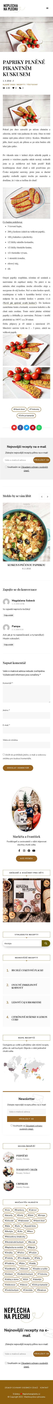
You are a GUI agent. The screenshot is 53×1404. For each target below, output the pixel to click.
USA (26, 1279)
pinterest (29, 850)
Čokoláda (28, 1290)
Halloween (24, 1220)
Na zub (32, 1242)
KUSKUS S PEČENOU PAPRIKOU (26, 565)
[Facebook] (20, 427)
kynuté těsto (31, 1226)
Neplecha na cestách (14, 1247)
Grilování (10, 1220)
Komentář (8, 683)
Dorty (20, 1215)
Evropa (42, 1215)
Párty (38, 1258)
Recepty (21, 85)
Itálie (8, 1226)
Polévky (9, 1258)
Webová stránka (10, 740)
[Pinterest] (33, 427)
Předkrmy (10, 1263)
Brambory (20, 1210)
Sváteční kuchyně (26, 1274)
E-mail (6, 725)
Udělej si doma (12, 1279)
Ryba (22, 1263)
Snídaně (9, 1274)
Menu (47, 8)
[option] (26, 536)
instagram (24, 850)
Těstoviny (32, 85)
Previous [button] (42, 496)
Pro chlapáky (24, 1258)
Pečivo (21, 1253)
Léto (20, 1231)
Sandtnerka (11, 1269)
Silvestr (24, 1269)
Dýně (31, 1215)
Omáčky (9, 1253)
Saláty (33, 1263)
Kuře (18, 1226)
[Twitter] (26, 427)
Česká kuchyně (12, 1290)
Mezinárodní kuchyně (15, 1242)
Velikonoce (10, 1285)
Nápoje (32, 1247)
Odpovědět (8, 615)
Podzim (33, 1253)
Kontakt (44, 1388)
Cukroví (33, 1210)
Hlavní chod (9, 85)
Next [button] (47, 496)
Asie (8, 1210)
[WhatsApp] (39, 427)
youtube (34, 850)
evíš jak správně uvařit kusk (18, 302)
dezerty (9, 1215)
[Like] (14, 427)
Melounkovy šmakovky (15, 1237)
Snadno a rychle (40, 1269)
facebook (19, 850)
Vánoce (24, 1285)
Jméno (6, 710)
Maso (30, 1231)
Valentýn (37, 1279)
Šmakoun (42, 1290)
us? (34, 302)
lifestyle (9, 1231)
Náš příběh (26, 858)
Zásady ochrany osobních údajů (21, 1388)
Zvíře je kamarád (27, 415)
